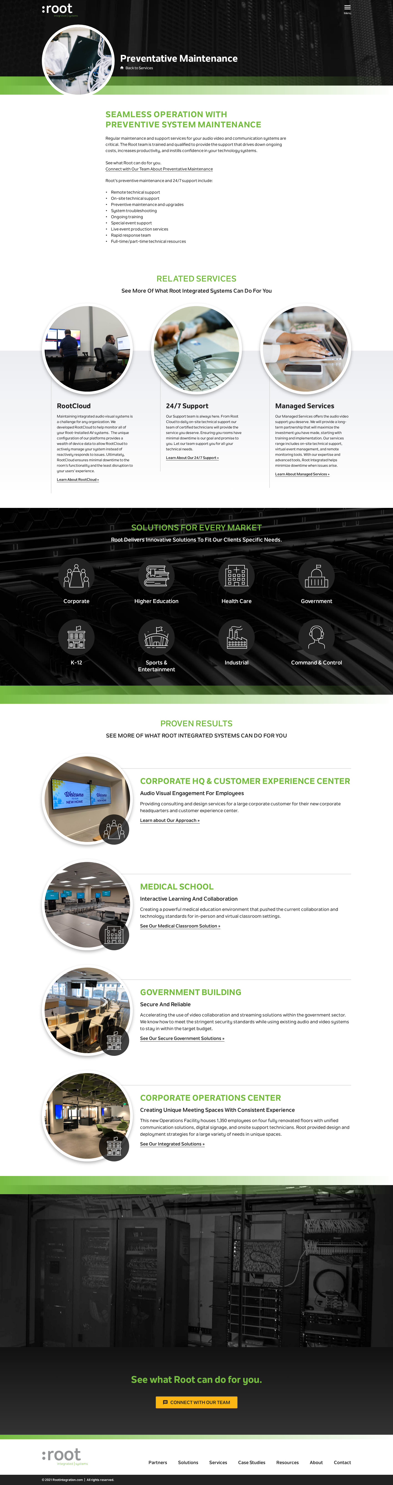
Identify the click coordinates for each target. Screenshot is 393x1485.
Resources (287, 1462)
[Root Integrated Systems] (60, 10)
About (316, 1462)
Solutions (188, 1462)
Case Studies (251, 1462)
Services (218, 1462)
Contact (342, 1462)
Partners (158, 1462)
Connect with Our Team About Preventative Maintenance (159, 169)
